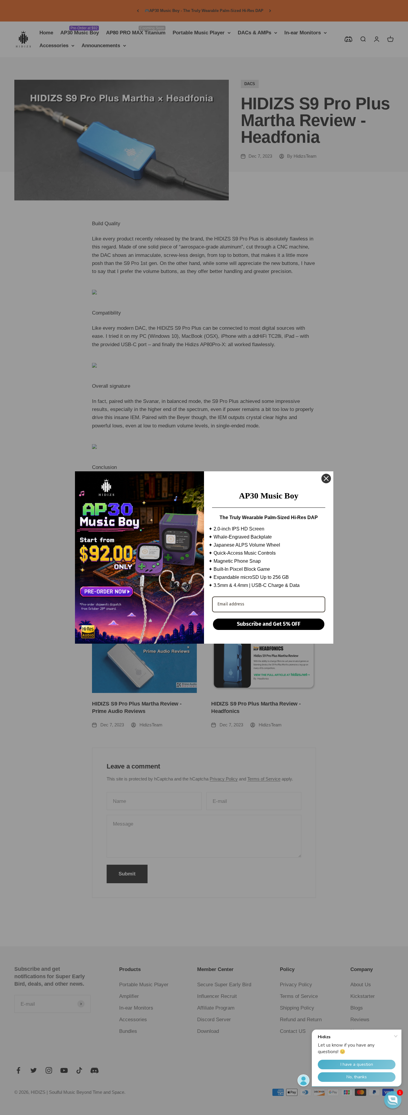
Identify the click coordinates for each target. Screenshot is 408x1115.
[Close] (326, 478)
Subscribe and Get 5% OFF (268, 624)
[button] (392, 1099)
